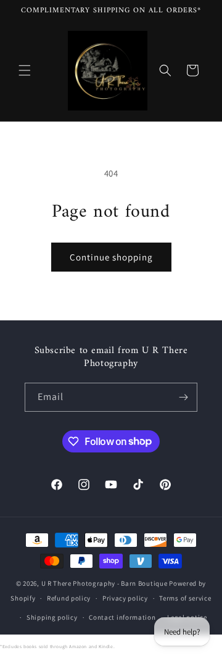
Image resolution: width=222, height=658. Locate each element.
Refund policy (69, 598)
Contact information (122, 617)
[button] (24, 70)
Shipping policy (52, 617)
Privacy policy (125, 598)
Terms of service (185, 598)
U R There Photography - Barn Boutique (104, 583)
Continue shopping (111, 257)
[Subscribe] (183, 397)
